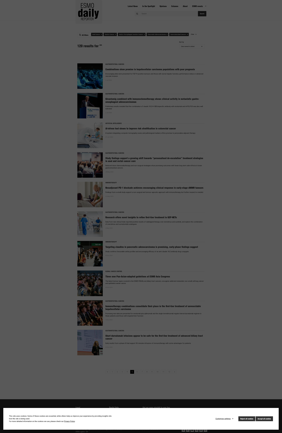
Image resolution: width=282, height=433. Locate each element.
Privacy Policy (69, 421)
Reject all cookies (246, 419)
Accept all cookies (264, 419)
